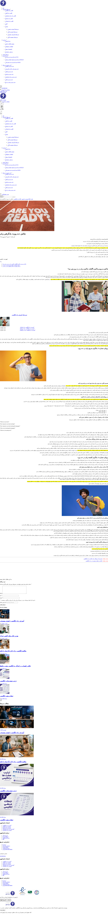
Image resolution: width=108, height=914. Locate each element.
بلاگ (3, 839)
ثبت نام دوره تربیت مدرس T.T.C (11, 57)
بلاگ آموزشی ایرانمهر (26, 199)
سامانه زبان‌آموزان (5, 101)
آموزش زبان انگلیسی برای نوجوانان (27, 328)
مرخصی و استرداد (6, 845)
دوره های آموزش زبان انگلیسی (19, 315)
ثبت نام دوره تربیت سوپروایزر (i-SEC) (13, 62)
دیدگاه (1, 593)
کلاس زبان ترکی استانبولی (10, 15)
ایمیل (1, 597)
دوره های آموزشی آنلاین (12, 31)
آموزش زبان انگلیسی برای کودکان (27, 327)
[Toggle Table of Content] (1, 261)
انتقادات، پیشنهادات (9, 46)
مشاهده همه (2, 910)
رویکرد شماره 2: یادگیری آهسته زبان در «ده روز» (11, 266)
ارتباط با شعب (5, 54)
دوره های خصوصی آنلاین (13, 37)
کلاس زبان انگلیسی (9, 10)
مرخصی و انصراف (9, 51)
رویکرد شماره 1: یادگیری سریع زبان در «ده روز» (11, 265)
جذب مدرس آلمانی (9, 71)
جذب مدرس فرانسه (9, 74)
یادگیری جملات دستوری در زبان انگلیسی (94, 560)
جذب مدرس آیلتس (9, 79)
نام (1, 595)
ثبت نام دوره (5, 55)
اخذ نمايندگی (5, 835)
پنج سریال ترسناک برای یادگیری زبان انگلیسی (93, 558)
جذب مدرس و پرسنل (6, 65)
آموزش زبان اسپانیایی (7, 830)
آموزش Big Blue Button (7, 849)
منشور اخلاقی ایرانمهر (9, 43)
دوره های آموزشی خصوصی (13, 34)
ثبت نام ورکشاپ (5, 838)
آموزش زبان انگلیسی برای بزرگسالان (27, 330)
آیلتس (6, 23)
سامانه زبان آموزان (6, 89)
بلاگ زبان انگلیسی (17, 199)
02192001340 (4, 88)
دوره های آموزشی (6, 9)
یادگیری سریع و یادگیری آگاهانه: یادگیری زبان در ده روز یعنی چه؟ (14, 264)
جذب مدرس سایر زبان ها (10, 82)
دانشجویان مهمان (8, 49)
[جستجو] (1, 86)
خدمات (6, 26)
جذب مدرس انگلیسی (9, 66)
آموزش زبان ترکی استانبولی (8, 829)
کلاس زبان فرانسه (9, 18)
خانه (3, 8)
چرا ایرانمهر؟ (7, 41)
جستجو (1, 196)
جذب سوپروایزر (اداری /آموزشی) (12, 68)
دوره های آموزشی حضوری (13, 29)
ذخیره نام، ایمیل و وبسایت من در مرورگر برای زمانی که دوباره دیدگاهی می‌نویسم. (18, 600)
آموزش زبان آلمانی (6, 826)
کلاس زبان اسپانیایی (9, 21)
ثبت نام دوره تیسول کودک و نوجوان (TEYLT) (14, 59)
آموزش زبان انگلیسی (6, 825)
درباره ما (4, 40)
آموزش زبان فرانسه (6, 827)
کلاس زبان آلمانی (8, 13)
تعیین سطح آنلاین (3, 91)
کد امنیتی (3, 602)
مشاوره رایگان (3, 92)
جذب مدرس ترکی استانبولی (11, 77)
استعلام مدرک (5, 836)
